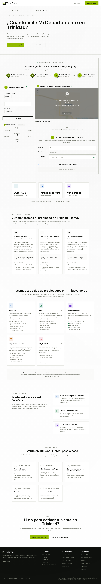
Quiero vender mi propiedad (68, 164)
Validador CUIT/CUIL (67, 563)
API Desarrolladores (86, 557)
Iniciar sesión (76, 3)
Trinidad (38, 11)
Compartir (18, 118)
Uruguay (26, 11)
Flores (32, 11)
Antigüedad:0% (17, 133)
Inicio (8, 11)
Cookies (83, 569)
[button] (66, 103)
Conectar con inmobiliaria (36, 45)
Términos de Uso (85, 563)
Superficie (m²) (8, 101)
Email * (40, 152)
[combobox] (8, 96)
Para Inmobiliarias (85, 554)
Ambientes (7, 108)
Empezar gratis (91, 3)
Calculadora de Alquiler (68, 557)
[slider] (17, 129)
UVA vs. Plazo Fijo (66, 560)
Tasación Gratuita (16, 11)
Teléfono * (43, 156)
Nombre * (41, 147)
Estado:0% (17, 127)
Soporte (83, 560)
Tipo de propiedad (9, 93)
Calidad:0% (18, 139)
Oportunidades (65, 566)
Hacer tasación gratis (15, 45)
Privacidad (84, 566)
